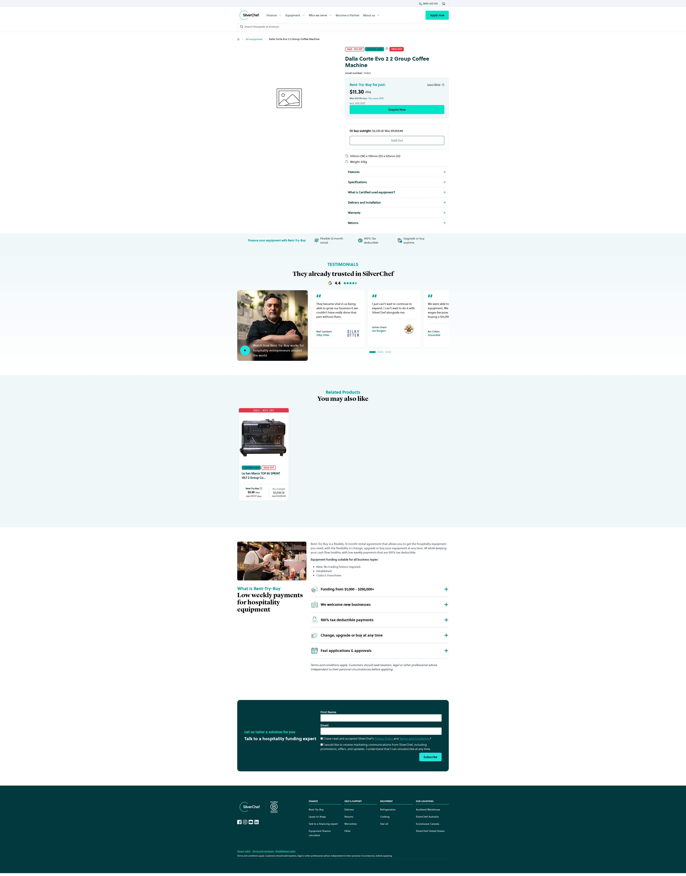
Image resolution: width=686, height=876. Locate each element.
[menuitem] (274, 15)
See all (384, 824)
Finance (272, 15)
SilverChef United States (430, 831)
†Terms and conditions (263, 851)
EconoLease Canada (427, 824)
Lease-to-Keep (317, 816)
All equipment (254, 39)
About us (369, 15)
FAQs (347, 831)
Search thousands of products (262, 26)
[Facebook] (239, 822)
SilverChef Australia (427, 816)
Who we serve (318, 15)
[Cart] (444, 3)
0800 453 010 (430, 3)
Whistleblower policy (285, 851)
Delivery (349, 809)
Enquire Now (397, 110)
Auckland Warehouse (428, 809)
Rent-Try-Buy (252, 488)
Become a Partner (347, 15)
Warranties (350, 824)
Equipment (292, 15)
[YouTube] (251, 822)
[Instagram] (245, 822)
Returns (348, 816)
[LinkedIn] (256, 822)
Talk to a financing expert (323, 824)
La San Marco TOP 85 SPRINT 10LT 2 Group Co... (261, 475)
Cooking (385, 816)
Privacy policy (244, 851)
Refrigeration (388, 809)
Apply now (437, 15)
